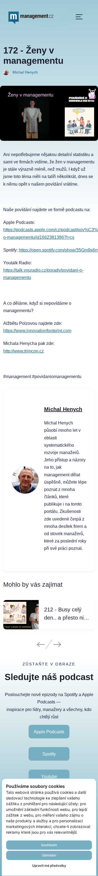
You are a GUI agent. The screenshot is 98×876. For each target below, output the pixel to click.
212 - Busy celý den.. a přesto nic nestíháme (65, 614)
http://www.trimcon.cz (23, 351)
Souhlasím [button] (49, 845)
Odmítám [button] (49, 855)
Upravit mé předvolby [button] (49, 866)
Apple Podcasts (49, 731)
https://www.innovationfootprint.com (37, 330)
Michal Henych (63, 409)
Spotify (49, 754)
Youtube (49, 776)
